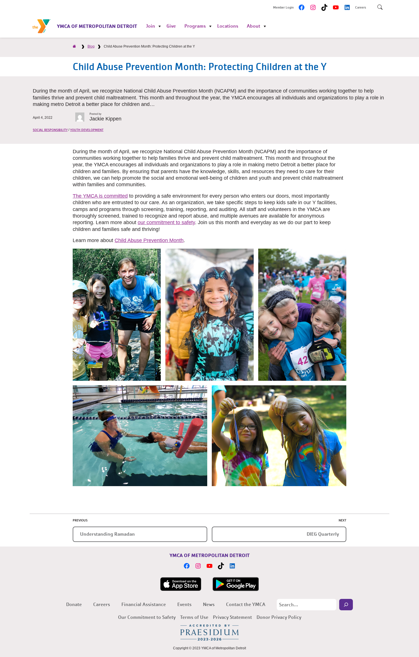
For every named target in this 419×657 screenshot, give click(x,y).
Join (150, 26)
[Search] (346, 604)
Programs (195, 26)
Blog (91, 46)
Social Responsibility (50, 130)
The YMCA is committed (100, 196)
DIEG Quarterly (323, 534)
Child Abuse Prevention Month (149, 240)
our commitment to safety (166, 222)
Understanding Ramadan (107, 534)
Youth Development (86, 130)
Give (171, 26)
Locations (227, 26)
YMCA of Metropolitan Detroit (97, 26)
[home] (74, 46)
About (253, 26)
